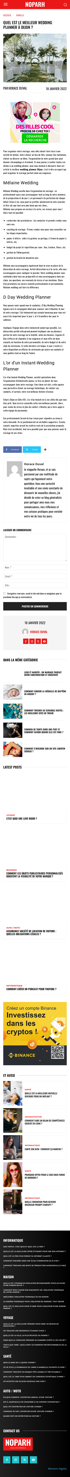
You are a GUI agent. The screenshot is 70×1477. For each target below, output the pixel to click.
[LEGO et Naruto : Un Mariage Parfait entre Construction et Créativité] (12, 673)
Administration (33, 1117)
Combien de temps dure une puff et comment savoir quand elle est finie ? (43, 731)
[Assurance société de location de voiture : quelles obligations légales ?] (35, 904)
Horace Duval (17, 88)
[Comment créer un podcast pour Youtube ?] (35, 962)
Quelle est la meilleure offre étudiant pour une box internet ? (34, 1251)
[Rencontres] (35, 122)
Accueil (7, 15)
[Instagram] (32, 641)
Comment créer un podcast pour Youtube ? (31, 989)
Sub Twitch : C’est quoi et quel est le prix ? (24, 1247)
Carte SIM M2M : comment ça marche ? (44, 1149)
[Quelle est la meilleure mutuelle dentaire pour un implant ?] (12, 1093)
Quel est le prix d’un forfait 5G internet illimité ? (27, 1256)
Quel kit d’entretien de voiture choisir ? (22, 1407)
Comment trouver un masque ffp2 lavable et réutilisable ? (32, 1372)
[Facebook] (25, 641)
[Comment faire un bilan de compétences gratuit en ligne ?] (12, 1120)
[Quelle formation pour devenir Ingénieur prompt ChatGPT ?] (12, 1202)
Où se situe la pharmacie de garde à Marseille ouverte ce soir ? (34, 1367)
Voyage (10, 815)
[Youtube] (44, 641)
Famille (20, 15)
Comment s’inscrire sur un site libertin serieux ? (44, 750)
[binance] (35, 1033)
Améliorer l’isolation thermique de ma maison (26, 1297)
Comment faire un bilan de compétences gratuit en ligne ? (45, 1122)
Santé (28, 1090)
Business (11, 870)
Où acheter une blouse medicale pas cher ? (24, 1381)
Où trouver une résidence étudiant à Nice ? (24, 1331)
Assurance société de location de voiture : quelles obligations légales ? (31, 932)
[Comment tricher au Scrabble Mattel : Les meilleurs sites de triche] (12, 711)
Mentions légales (57, 1468)
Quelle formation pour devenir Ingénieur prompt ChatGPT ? (40, 1203)
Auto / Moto (13, 928)
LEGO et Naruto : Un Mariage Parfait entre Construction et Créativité (43, 674)
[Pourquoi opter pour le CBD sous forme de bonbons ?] (12, 1174)
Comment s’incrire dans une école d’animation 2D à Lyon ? (31, 1261)
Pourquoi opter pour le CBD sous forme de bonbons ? (45, 1176)
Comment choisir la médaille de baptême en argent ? (45, 693)
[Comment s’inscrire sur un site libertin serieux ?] (12, 749)
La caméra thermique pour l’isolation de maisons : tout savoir (33, 1301)
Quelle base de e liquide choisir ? (19, 1362)
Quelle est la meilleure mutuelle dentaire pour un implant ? (41, 1095)
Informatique (14, 986)
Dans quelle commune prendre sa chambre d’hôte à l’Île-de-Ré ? (34, 1340)
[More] (45, 449)
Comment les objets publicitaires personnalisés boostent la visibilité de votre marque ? (34, 874)
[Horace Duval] (14, 490)
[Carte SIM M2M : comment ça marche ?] (12, 1147)
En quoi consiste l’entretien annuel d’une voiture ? (28, 1397)
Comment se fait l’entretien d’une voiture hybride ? (28, 1411)
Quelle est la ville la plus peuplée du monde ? (26, 1335)
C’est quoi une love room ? (21, 818)
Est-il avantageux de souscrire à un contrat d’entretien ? (31, 1402)
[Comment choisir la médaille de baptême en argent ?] (12, 692)
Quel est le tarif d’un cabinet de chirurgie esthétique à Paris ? (34, 1377)
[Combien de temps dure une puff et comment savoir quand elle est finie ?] (12, 730)
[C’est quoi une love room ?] (35, 792)
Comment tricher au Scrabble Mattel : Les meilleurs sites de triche (44, 712)
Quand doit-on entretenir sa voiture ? (22, 1416)
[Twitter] (38, 641)
